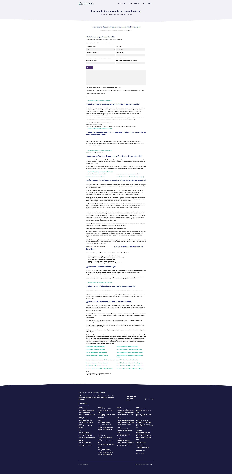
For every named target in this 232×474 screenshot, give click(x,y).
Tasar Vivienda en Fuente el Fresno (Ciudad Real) (128, 174)
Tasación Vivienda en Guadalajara (125, 442)
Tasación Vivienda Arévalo (85, 434)
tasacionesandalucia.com (142, 447)
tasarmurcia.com (140, 450)
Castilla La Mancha (134, 3)
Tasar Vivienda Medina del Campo (106, 414)
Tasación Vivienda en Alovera (124, 444)
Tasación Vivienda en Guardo (105, 427)
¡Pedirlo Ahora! (84, 403)
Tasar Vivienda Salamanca (85, 419)
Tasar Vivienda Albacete (104, 449)
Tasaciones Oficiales (84, 464)
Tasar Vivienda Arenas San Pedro (87, 437)
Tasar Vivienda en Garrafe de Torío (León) (127, 360)
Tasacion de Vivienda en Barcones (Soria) (96, 174)
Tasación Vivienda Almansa (105, 454)
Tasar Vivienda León (122, 419)
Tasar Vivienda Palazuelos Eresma (125, 410)
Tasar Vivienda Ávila (84, 432)
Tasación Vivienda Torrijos (123, 436)
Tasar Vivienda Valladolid (104, 409)
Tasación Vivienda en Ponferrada (125, 422)
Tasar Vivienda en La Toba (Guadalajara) (96, 374)
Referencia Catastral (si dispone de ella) (126, 60)
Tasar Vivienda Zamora (84, 409)
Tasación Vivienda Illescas (123, 434)
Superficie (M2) (120, 52)
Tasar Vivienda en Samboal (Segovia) (95, 349)
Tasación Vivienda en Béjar (85, 420)
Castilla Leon (121, 3)
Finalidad (118, 46)
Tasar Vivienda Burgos (103, 436)
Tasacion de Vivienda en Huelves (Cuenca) (97, 363)
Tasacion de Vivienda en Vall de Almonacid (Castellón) (99, 373)
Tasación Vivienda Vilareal (85, 444)
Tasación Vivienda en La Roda (105, 452)
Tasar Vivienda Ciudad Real (143, 432)
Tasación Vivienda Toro (85, 412)
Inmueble (150, 3)
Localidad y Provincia (91, 60)
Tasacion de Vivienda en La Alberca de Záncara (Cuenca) (100, 360)
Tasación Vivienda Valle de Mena (106, 444)
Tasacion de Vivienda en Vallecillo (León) (96, 352)
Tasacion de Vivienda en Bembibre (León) (127, 346)
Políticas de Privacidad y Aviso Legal (143, 464)
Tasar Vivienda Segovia (123, 409)
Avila (107, 14)
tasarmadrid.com (140, 444)
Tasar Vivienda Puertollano (143, 434)
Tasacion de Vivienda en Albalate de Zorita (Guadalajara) (130, 177)
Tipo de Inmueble (91, 46)
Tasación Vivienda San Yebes (124, 446)
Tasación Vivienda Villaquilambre (125, 420)
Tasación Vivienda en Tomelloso (144, 436)
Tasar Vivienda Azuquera (123, 440)
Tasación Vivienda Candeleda (86, 436)
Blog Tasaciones (140, 453)
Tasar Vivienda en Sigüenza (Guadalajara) (96, 365)
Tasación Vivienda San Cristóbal (125, 414)
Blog (144, 3)
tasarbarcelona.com (141, 446)
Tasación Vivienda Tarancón (143, 424)
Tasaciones (102, 14)
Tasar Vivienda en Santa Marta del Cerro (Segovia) (129, 363)
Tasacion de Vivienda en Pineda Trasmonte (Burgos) (130, 368)
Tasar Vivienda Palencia (104, 422)
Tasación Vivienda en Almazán (144, 414)
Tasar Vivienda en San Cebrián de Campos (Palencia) (130, 365)
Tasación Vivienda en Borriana (86, 446)
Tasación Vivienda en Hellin (105, 451)
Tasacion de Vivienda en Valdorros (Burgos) (97, 355)
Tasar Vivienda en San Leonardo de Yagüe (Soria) (129, 349)
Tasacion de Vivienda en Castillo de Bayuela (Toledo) (99, 368)
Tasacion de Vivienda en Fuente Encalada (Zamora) (130, 352)
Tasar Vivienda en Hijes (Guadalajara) (95, 346)
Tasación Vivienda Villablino (124, 424)
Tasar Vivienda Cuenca (142, 420)
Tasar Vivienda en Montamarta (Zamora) (95, 177)
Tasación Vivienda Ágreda (143, 416)
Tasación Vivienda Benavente (86, 410)
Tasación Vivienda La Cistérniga (87, 414)
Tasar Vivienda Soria (141, 409)
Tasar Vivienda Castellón (85, 442)
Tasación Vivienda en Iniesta (143, 422)
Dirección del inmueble (92, 52)
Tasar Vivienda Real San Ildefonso (125, 412)
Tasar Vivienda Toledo (122, 429)
